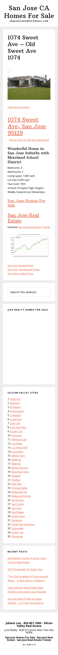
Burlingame (17, 411)
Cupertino (16, 419)
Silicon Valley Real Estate (34, 624)
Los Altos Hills (19, 447)
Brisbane (15, 407)
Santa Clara (18, 516)
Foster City (16, 431)
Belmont (15, 403)
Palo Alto (16, 484)
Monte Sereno (19, 467)
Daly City (15, 423)
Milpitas (16, 463)
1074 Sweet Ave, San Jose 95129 (27, 126)
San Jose (16, 508)
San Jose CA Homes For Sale (29, 12)
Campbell (15, 415)
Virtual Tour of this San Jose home (29, 140)
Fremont (16, 435)
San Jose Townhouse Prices (24, 269)
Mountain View (20, 472)
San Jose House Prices (20, 265)
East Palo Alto (18, 427)
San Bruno (17, 500)
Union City (17, 532)
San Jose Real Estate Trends (34, 227)
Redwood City (19, 492)
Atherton (15, 399)
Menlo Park (18, 455)
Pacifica (15, 480)
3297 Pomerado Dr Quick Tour (25, 569)
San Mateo (17, 512)
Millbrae (16, 459)
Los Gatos (17, 451)
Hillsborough (19, 439)
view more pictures (19, 107)
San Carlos (17, 504)
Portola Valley (19, 488)
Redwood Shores (21, 496)
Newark (16, 476)
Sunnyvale (17, 528)
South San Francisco (23, 524)
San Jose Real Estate (23, 218)
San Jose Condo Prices (20, 273)
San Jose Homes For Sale (26, 202)
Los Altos (16, 443)
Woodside (17, 536)
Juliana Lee (13, 623)
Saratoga (16, 520)
